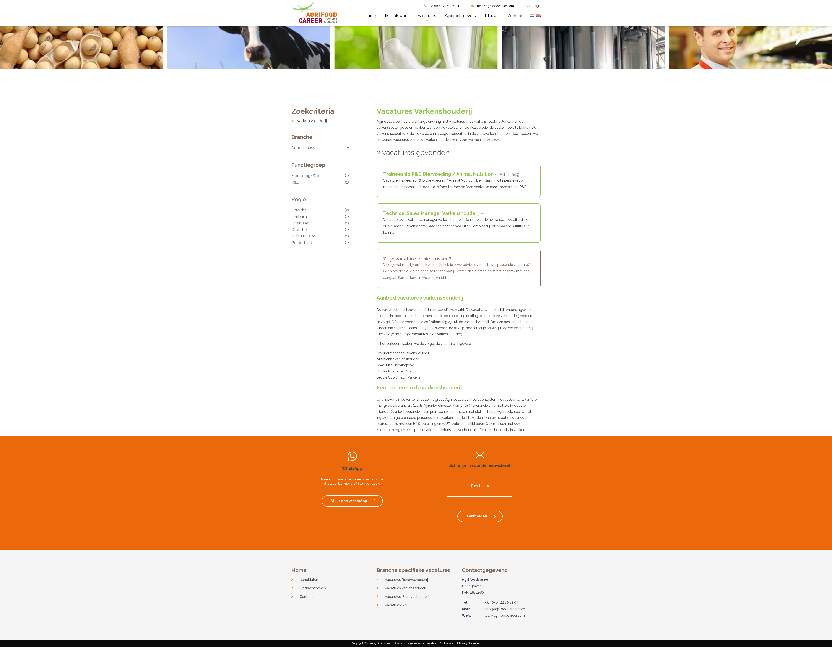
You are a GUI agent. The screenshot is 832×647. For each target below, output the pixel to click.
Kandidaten (309, 580)
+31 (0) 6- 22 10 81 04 (444, 6)
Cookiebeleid (447, 643)
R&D (296, 182)
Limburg (299, 216)
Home (370, 15)
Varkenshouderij (312, 121)
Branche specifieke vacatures (413, 570)
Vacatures (427, 15)
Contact (515, 15)
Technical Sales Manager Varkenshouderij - (433, 213)
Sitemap (399, 643)
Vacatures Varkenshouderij (406, 588)
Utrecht (299, 210)
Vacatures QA (396, 605)
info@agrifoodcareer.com (505, 609)
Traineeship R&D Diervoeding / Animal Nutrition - (451, 174)
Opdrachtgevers (460, 15)
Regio (298, 199)
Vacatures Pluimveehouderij (407, 597)
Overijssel (301, 223)
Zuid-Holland (304, 236)
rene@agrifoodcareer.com (495, 6)
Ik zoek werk (397, 15)
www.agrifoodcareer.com (505, 615)
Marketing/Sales (307, 175)
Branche (301, 137)
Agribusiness (303, 147)
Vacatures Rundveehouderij (407, 580)
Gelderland (302, 242)
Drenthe (299, 229)
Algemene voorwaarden (422, 643)
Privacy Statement (470, 643)
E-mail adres (480, 486)
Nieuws (492, 15)
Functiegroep (308, 165)
